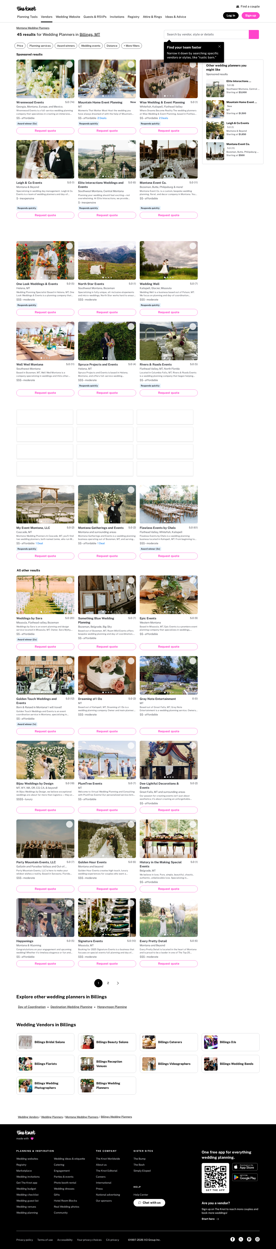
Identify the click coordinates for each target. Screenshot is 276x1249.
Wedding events (90, 45)
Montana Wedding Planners (32, 27)
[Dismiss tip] (219, 46)
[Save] (69, 64)
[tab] (41, 96)
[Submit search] (254, 34)
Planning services (40, 45)
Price (20, 45)
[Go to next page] (118, 983)
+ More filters (132, 45)
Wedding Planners (52, 1116)
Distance (112, 45)
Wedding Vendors (28, 1116)
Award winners (66, 45)
